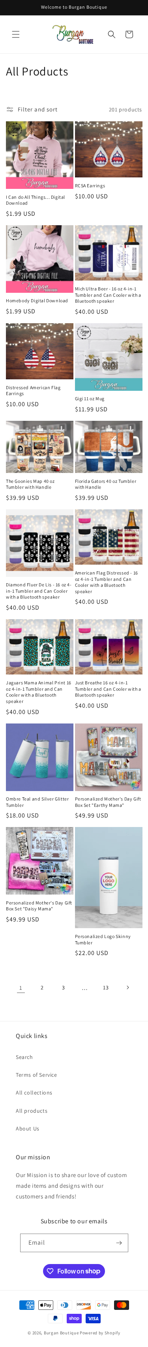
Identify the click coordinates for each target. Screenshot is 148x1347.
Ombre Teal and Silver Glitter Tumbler (37, 802)
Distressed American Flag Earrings (33, 390)
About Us (27, 1128)
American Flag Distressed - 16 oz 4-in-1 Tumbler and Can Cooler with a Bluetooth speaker (106, 582)
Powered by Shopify (100, 1333)
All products (31, 1110)
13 (106, 987)
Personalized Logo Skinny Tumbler (103, 939)
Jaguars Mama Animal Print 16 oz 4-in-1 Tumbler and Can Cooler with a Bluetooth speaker (38, 692)
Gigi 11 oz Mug (90, 398)
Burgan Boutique (61, 1333)
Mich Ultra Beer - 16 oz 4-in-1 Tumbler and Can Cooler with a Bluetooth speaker (108, 295)
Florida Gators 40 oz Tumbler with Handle (106, 484)
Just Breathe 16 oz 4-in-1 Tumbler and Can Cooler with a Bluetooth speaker (108, 689)
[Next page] (127, 987)
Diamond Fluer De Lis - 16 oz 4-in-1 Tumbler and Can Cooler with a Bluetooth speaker (39, 591)
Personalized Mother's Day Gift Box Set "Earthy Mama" (108, 802)
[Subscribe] (119, 1243)
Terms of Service (36, 1074)
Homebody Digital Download (37, 300)
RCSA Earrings (90, 185)
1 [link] (20, 987)
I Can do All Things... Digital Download (35, 200)
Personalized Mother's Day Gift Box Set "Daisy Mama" (39, 906)
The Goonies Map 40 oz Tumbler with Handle (30, 484)
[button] (15, 34)
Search (24, 1057)
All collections (34, 1092)
